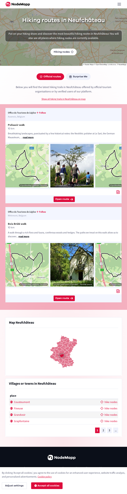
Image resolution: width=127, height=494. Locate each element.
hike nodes (110, 402)
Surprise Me (80, 76)
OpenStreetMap (101, 64)
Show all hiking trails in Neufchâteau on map (64, 99)
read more (28, 137)
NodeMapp (122, 64)
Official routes (52, 76)
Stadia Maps (89, 64)
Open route (62, 199)
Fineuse (18, 408)
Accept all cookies (48, 485)
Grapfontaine (21, 421)
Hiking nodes (62, 52)
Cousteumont (21, 402)
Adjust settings (14, 485)
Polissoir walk (16, 125)
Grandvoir (19, 415)
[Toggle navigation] (119, 4)
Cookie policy (45, 476)
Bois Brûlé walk (17, 224)
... (116, 430)
